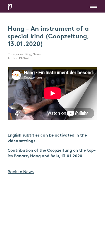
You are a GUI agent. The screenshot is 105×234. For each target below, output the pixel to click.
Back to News (21, 172)
